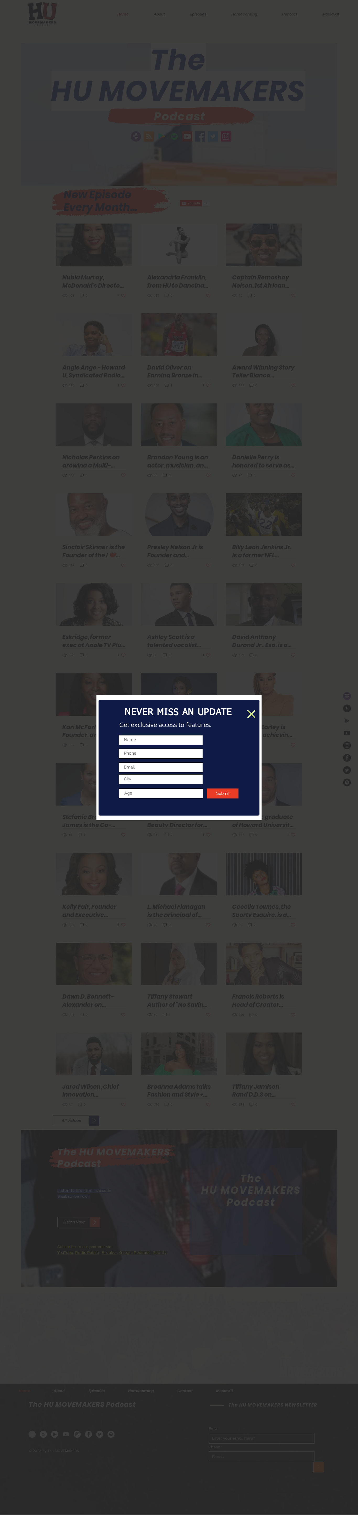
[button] (251, 714)
